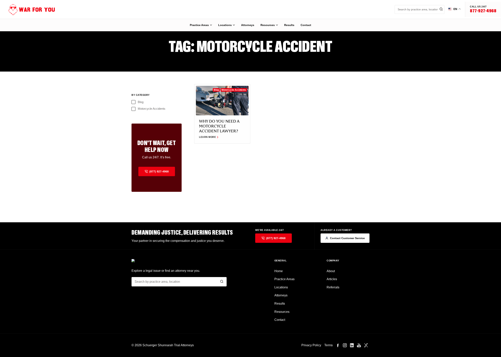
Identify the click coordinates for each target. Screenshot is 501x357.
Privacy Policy (311, 345)
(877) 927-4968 (159, 171)
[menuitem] (201, 25)
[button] (483, 9)
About (331, 271)
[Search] (221, 282)
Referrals (333, 287)
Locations (225, 25)
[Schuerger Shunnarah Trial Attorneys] (28, 9)
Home (278, 271)
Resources (267, 25)
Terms (328, 345)
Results (289, 25)
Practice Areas (199, 25)
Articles (332, 279)
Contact (306, 25)
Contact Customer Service (347, 238)
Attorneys (247, 25)
